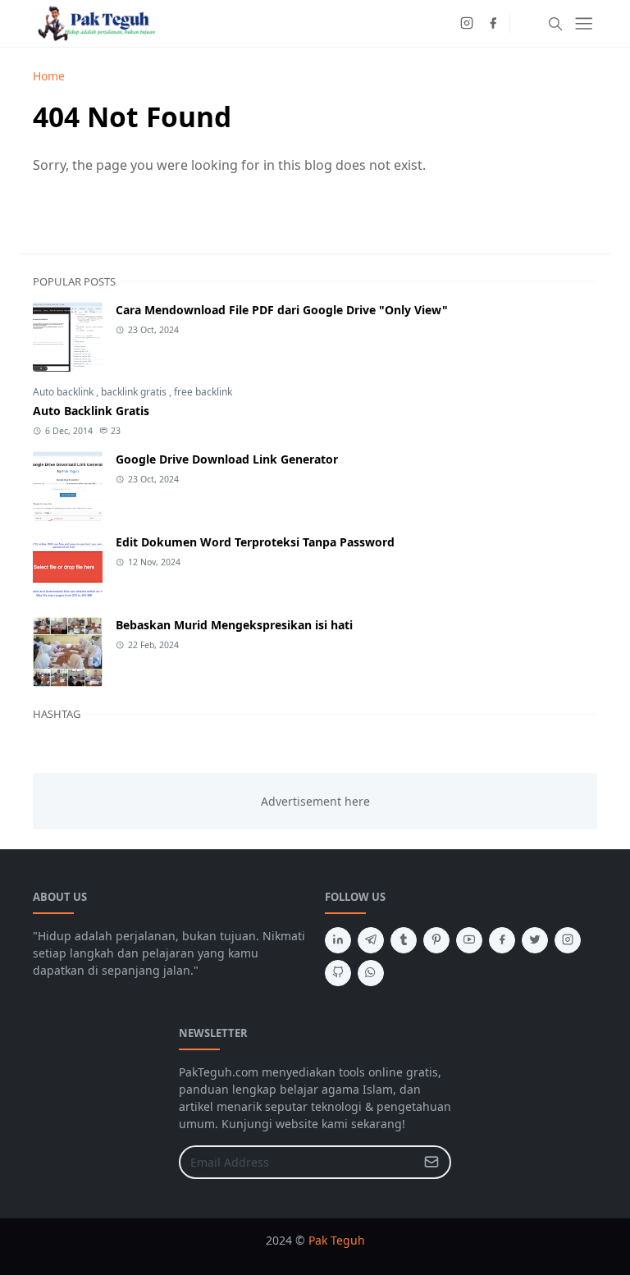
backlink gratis (135, 392)
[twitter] (535, 940)
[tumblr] (403, 940)
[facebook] (493, 24)
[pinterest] (436, 940)
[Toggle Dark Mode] (527, 23)
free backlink (203, 392)
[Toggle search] (555, 24)
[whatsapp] (371, 973)
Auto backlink (64, 392)
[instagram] (467, 24)
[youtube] (469, 940)
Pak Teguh (336, 1240)
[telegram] (371, 940)
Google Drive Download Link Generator (227, 459)
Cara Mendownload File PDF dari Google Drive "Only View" (282, 310)
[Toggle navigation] (583, 23)
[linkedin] (338, 940)
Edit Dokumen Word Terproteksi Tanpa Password (255, 542)
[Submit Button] (431, 1162)
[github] (338, 973)
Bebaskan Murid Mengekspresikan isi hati (234, 625)
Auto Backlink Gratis (91, 410)
